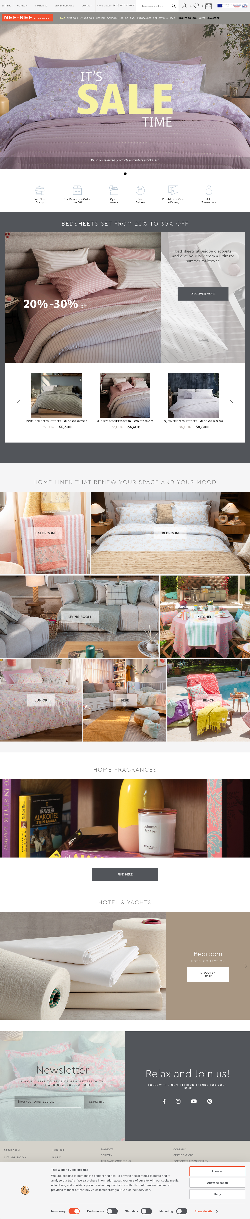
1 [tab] (125, 173)
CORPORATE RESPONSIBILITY (190, 1161)
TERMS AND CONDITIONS (116, 1161)
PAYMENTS (107, 1149)
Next (231, 403)
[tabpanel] (125, 96)
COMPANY (22, 6)
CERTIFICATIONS (183, 1155)
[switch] (112, 1211)
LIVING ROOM (87, 18)
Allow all (217, 1171)
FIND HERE (125, 874)
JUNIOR (124, 18)
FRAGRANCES (144, 18)
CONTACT (87, 6)
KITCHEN (100, 18)
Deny (217, 1194)
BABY (132, 18)
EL (3, 6)
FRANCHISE (41, 6)
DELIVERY (106, 1155)
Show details (203, 1211)
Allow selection (217, 1182)
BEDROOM (72, 18)
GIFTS (202, 18)
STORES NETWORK (64, 6)
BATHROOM (113, 18)
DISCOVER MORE (203, 293)
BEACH (173, 18)
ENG (9, 5)
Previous (18, 403)
